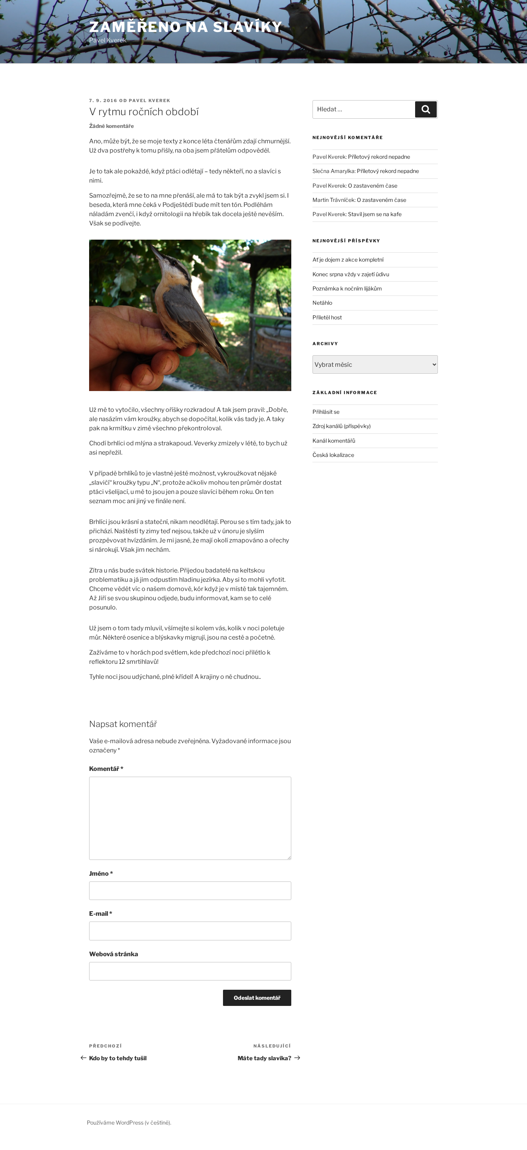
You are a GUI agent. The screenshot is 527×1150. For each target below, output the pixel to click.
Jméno (101, 873)
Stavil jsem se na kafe (375, 214)
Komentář (106, 768)
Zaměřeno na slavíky (186, 26)
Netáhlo (322, 302)
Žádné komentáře (111, 126)
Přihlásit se (326, 411)
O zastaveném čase (372, 185)
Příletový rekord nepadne (379, 156)
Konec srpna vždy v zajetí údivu (350, 274)
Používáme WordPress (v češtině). (129, 1122)
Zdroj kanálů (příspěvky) (341, 426)
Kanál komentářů (333, 440)
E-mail (100, 913)
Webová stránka (113, 954)
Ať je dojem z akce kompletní (347, 259)
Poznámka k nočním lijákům (347, 288)
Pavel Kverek (150, 100)
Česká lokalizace (333, 455)
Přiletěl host (327, 317)
